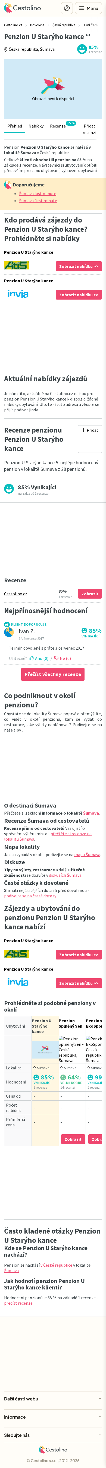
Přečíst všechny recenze (53, 674)
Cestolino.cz (15, 593)
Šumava (47, 49)
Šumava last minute (37, 193)
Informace (15, 1417)
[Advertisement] (53, 337)
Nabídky (36, 126)
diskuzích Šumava (65, 875)
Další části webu (21, 1399)
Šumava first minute (38, 200)
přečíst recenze (18, 1303)
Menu (92, 8)
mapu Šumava (87, 854)
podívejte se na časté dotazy (30, 895)
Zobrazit (90, 593)
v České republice (56, 1265)
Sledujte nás (17, 1435)
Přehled (14, 126)
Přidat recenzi (89, 129)
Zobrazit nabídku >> (78, 266)
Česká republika (23, 49)
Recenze (62, 125)
